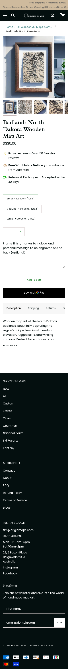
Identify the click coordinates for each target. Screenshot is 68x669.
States (7, 411)
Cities (7, 418)
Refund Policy (12, 493)
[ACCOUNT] (52, 15)
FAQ (6, 485)
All (4, 396)
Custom (8, 403)
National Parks (13, 433)
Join (59, 622)
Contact (9, 470)
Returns (51, 308)
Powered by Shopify (41, 645)
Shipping (33, 308)
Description (14, 308)
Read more (10, 345)
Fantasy (8, 448)
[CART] (62, 15)
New (6, 389)
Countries (10, 426)
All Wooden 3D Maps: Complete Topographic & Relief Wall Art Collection (35, 27)
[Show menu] (5, 15)
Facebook (10, 573)
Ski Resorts (10, 440)
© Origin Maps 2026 (15, 645)
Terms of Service (15, 500)
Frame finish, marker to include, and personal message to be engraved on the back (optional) (32, 248)
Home (9, 27)
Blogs (7, 508)
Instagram (10, 567)
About (7, 478)
